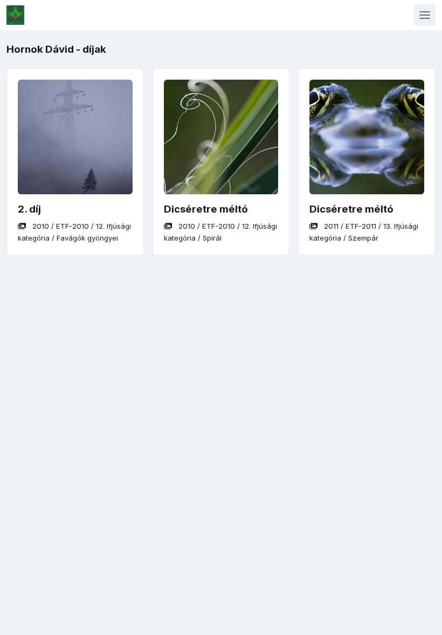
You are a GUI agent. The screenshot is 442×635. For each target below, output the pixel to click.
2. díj (29, 209)
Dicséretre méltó (206, 209)
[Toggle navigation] (425, 15)
